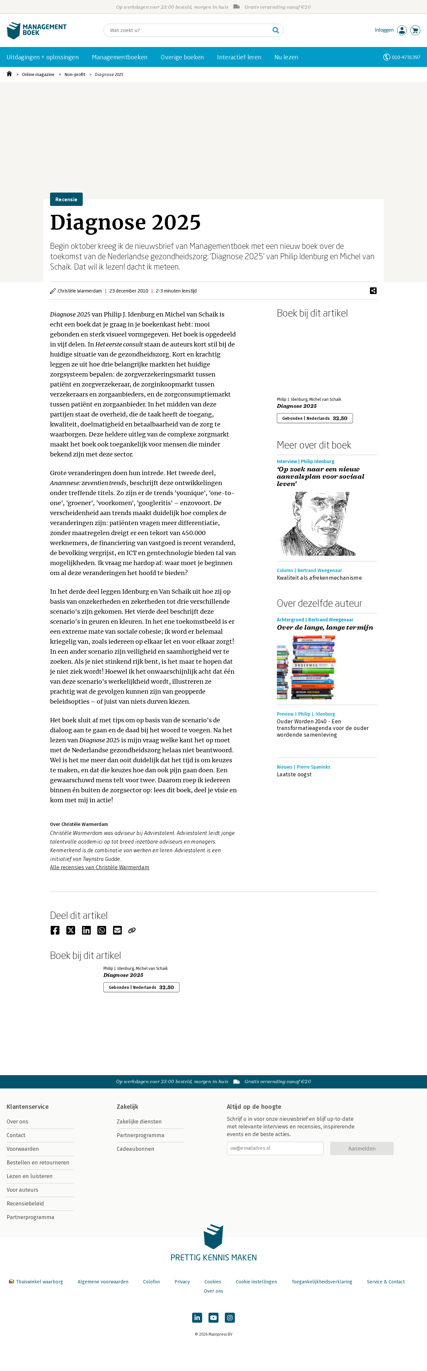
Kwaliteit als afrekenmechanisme (319, 578)
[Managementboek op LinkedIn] (197, 1318)
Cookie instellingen (256, 1282)
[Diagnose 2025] (300, 356)
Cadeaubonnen (135, 1149)
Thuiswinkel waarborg (39, 1282)
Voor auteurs (22, 1190)
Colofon (151, 1282)
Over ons (17, 1121)
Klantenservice (28, 1106)
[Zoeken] (276, 30)
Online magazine (38, 74)
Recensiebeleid (25, 1203)
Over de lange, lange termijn (325, 627)
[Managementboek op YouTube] (213, 1318)
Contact (16, 1135)
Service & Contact (386, 1282)
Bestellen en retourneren (38, 1162)
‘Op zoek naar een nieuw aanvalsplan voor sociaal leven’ (321, 477)
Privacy (182, 1282)
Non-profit (74, 74)
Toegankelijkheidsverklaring (322, 1282)
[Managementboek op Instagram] (230, 1318)
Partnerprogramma (30, 1217)
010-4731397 (406, 57)
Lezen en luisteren (30, 1176)
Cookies (212, 1282)
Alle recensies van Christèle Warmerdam (99, 867)
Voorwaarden (23, 1149)
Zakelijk (127, 1106)
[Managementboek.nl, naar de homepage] (37, 38)
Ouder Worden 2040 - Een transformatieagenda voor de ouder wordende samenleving (323, 728)
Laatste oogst (294, 774)
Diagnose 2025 (109, 74)
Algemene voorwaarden (103, 1282)
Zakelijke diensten (139, 1121)
